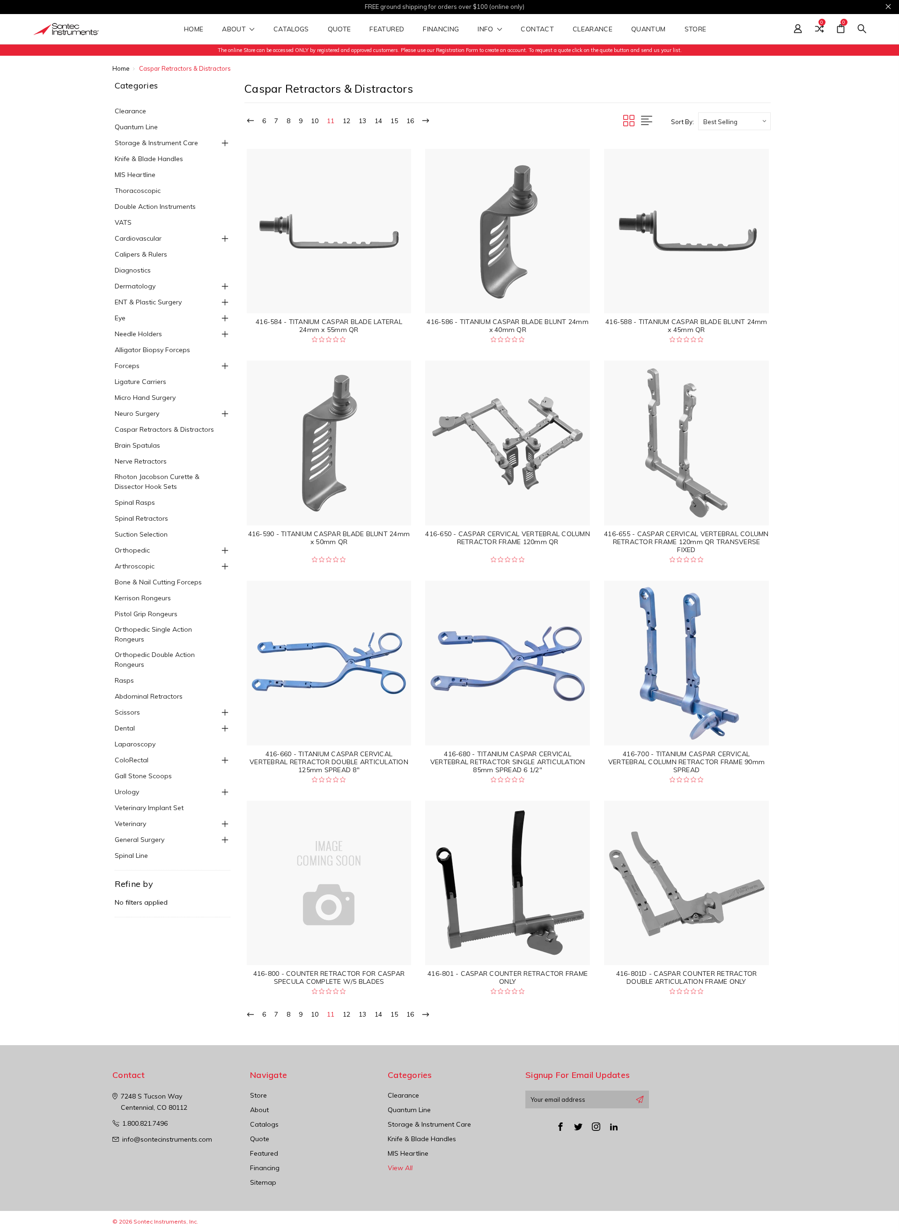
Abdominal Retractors (149, 696)
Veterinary (130, 823)
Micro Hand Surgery (145, 397)
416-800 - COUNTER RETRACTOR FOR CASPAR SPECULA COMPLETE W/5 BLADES (329, 977)
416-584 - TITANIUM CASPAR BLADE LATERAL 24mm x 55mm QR (329, 325)
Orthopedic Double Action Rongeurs (155, 659)
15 (394, 121)
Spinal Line (131, 855)
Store (696, 29)
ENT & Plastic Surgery (148, 302)
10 (314, 121)
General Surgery (139, 839)
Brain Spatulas (137, 445)
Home (193, 29)
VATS (123, 222)
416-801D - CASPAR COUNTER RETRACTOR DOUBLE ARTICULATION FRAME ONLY (686, 977)
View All (400, 1168)
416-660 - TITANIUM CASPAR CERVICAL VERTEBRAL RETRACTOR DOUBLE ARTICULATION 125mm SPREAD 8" (329, 762)
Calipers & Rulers (141, 254)
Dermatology (135, 286)
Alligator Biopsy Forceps (152, 350)
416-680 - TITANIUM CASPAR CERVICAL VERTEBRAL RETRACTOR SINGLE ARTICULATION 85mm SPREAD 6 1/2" (507, 762)
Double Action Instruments (155, 206)
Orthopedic (132, 550)
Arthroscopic (135, 566)
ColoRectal (131, 760)
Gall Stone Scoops (143, 776)
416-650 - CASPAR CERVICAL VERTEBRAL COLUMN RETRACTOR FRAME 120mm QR (507, 538)
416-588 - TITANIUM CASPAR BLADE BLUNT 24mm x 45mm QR (686, 325)
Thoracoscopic (138, 190)
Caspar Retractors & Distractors (164, 429)
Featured (386, 29)
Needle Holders (138, 334)
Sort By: (682, 121)
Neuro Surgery (137, 413)
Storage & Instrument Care (156, 143)
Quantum (648, 29)
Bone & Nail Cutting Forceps (158, 582)
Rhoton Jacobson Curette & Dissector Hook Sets (157, 481)
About (235, 29)
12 (346, 121)
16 (410, 121)
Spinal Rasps (135, 502)
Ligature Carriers (140, 381)
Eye (120, 318)
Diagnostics (133, 270)
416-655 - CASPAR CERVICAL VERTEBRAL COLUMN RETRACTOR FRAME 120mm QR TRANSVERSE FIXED (686, 542)
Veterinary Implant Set (149, 808)
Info (486, 29)
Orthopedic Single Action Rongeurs (153, 634)
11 (330, 121)
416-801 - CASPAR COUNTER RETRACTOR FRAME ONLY (507, 977)
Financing (441, 29)
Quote (339, 29)
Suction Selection (141, 534)
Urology (127, 792)
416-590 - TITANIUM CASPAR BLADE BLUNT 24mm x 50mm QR (329, 538)
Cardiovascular (138, 238)
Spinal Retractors (141, 518)
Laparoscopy (135, 744)
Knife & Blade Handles (149, 159)
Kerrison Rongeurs (143, 598)
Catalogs (291, 29)
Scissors (127, 712)
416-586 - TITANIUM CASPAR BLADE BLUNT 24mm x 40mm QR (508, 325)
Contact (537, 29)
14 (378, 121)
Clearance (592, 29)
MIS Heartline (135, 174)
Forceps (127, 365)
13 (362, 121)
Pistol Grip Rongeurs (146, 614)
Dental (125, 728)
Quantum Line (136, 127)
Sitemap (263, 1182)
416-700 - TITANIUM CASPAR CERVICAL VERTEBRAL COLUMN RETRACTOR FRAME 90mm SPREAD (686, 762)
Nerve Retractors (141, 461)
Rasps (124, 680)
